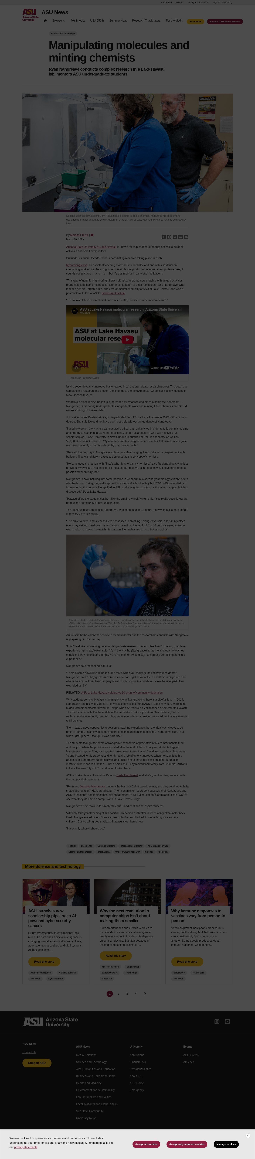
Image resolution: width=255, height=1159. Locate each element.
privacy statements (25, 1147)
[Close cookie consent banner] (247, 1135)
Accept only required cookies (187, 1144)
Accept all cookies (146, 1144)
